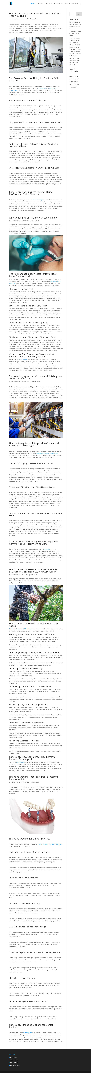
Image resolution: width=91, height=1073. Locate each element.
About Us (39, 3)
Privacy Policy (58, 3)
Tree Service (33, 575)
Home (32, 3)
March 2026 (13, 1057)
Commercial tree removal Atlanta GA (19, 629)
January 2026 (14, 1063)
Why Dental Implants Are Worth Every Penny (33, 217)
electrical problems (46, 549)
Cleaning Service (34, 19)
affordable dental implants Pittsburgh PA (50, 844)
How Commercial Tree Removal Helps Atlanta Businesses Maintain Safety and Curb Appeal (33, 570)
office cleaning (37, 200)
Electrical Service (35, 381)
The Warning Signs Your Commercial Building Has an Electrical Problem (35, 377)
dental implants (23, 359)
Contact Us (48, 3)
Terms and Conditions (71, 3)
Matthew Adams (15, 19)
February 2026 (14, 1060)
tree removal (20, 762)
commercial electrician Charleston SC (47, 453)
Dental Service (35, 221)
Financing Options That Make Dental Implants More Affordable (33, 778)
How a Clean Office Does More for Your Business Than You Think (35, 14)
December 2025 (15, 1065)
